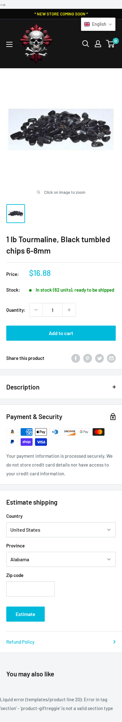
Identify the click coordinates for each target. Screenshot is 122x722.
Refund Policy (20, 642)
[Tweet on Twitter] (99, 358)
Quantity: (15, 310)
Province (15, 545)
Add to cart (61, 333)
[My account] (98, 43)
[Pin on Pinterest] (87, 358)
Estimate (25, 614)
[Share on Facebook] (75, 358)
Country (14, 516)
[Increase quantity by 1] (69, 309)
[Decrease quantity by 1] (36, 309)
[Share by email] (111, 358)
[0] (110, 44)
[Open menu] (9, 44)
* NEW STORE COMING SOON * (61, 13)
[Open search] (85, 43)
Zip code (14, 575)
